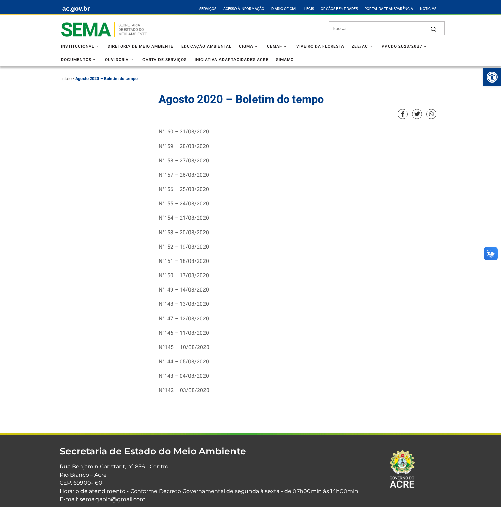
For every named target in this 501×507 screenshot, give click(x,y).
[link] (492, 77)
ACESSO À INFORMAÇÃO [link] (243, 9)
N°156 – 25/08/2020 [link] (183, 189)
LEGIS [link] (309, 9)
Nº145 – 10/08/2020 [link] (183, 348)
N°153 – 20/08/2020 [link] (183, 233)
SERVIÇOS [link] (207, 9)
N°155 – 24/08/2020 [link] (183, 204)
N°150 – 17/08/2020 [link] (183, 276)
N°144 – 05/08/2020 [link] (183, 362)
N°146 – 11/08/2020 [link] (183, 333)
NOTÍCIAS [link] (428, 9)
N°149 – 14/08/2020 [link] (183, 290)
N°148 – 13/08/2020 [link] (183, 304)
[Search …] (433, 28)
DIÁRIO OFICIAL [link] (284, 9)
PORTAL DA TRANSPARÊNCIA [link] (389, 9)
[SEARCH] (379, 29)
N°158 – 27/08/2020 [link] (183, 161)
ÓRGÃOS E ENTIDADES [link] (339, 9)
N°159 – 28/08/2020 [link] (183, 146)
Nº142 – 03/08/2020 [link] (183, 390)
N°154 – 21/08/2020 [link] (183, 218)
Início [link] (66, 79)
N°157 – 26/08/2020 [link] (183, 175)
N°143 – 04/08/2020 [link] (183, 376)
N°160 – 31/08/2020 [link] (183, 132)
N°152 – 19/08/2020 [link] (183, 247)
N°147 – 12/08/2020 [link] (183, 319)
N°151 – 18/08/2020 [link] (183, 261)
